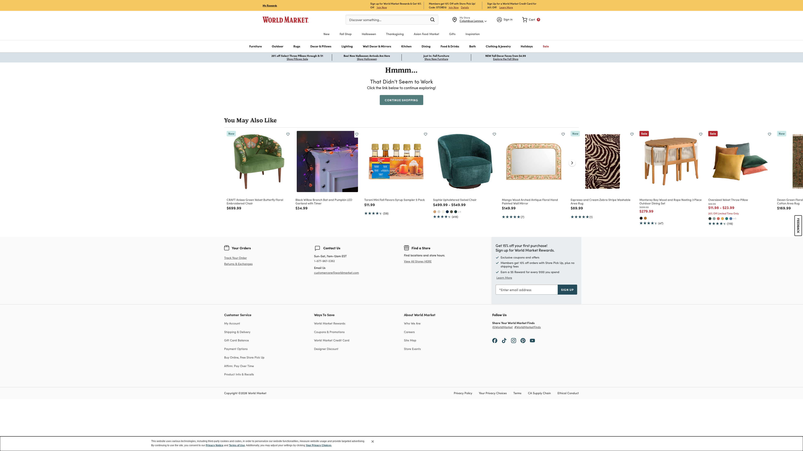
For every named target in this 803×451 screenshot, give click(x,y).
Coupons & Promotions (329, 332)
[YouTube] (532, 340)
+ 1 (459, 211)
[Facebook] (494, 340)
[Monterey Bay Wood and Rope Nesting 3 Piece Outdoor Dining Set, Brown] (645, 218)
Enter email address (516, 290)
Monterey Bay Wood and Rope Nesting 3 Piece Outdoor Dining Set (670, 201)
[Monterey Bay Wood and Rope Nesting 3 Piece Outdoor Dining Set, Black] (641, 218)
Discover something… (365, 20)
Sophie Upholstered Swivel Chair (455, 200)
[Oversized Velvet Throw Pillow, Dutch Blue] (731, 218)
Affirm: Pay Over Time (239, 366)
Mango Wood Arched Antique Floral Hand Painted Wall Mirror (530, 201)
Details (465, 7)
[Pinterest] (523, 340)
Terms (517, 393)
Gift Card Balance (236, 340)
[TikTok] (504, 340)
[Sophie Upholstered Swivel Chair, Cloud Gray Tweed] (439, 211)
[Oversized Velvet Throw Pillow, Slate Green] (714, 218)
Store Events (412, 349)
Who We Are (412, 323)
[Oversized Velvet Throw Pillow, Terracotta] (718, 218)
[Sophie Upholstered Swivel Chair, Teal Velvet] (455, 211)
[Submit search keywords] (432, 19)
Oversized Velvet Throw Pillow (728, 200)
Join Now (382, 7)
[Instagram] (513, 340)
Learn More (506, 7)
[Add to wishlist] (287, 134)
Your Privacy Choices (493, 393)
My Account (232, 323)
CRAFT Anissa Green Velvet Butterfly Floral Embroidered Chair (255, 201)
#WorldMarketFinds (527, 327)
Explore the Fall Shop (505, 59)
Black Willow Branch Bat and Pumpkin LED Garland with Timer (323, 201)
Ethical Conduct (568, 393)
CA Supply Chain (539, 393)
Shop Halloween (367, 59)
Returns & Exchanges (238, 264)
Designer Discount (326, 349)
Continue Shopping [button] (401, 100)
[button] (255, 46)
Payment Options (236, 349)
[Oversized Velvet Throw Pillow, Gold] (722, 218)
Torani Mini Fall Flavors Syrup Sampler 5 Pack (394, 200)
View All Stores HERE (418, 261)
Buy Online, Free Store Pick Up (244, 357)
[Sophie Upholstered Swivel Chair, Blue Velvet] (447, 211)
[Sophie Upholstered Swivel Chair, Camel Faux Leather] (434, 211)
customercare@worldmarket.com (336, 273)
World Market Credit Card (331, 340)
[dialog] (401, 443)
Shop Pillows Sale (297, 59)
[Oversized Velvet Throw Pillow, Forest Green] (710, 218)
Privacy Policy (463, 393)
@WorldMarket (502, 327)
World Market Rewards (329, 323)
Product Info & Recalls (239, 374)
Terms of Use (237, 445)
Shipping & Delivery (237, 332)
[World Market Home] (286, 19)
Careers (409, 332)
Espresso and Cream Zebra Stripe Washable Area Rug (600, 201)
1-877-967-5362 (324, 261)
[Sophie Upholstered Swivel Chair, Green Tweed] (451, 211)
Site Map (410, 340)
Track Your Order (235, 258)
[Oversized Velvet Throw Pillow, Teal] (726, 218)
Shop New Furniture (436, 59)
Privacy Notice (214, 445)
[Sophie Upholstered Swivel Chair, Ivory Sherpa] (443, 211)
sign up (567, 290)
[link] (531, 19)
